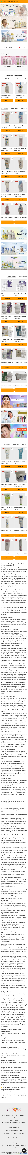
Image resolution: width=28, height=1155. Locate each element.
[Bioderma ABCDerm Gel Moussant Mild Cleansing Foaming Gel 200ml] (20, 453)
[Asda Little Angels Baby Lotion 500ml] (7, 209)
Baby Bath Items (14, 629)
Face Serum (5, 914)
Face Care (7, 444)
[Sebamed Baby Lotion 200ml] (20, 117)
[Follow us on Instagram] (16, 1137)
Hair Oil (4, 965)
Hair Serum (5, 973)
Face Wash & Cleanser (7, 890)
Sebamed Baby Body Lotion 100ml (20, 194)
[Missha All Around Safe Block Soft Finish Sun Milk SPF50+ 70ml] (7, 545)
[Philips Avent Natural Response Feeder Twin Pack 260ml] (7, 285)
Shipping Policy (16, 1145)
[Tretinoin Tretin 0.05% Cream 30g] (20, 545)
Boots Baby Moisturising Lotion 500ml (20, 171)
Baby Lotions (4, 108)
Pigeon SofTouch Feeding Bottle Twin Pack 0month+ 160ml (20, 385)
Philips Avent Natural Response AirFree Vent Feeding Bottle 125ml (7, 362)
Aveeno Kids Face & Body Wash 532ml (7, 95)
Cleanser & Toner (6, 902)
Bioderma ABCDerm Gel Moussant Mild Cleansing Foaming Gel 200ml (20, 461)
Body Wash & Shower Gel (8, 847)
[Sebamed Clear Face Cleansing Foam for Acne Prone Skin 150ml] (7, 522)
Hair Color (4, 978)
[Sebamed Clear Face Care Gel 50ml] (7, 453)
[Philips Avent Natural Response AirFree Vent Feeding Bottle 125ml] (7, 354)
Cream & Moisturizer (7, 907)
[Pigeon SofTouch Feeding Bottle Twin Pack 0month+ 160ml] (20, 377)
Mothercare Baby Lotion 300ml (20, 148)
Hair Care (24, 444)
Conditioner (11, 956)
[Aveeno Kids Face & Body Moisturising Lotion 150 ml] (7, 163)
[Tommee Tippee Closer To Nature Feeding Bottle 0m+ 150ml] (20, 354)
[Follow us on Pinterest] (13, 1137)
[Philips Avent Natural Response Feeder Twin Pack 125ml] (20, 285)
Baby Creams (14, 108)
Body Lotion (5, 855)
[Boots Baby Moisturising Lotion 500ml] (20, 163)
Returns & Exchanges (7, 1145)
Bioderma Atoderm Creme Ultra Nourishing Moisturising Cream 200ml (20, 530)
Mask (8, 965)
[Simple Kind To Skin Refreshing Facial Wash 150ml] (7, 499)
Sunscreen (4, 931)
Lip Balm (4, 926)
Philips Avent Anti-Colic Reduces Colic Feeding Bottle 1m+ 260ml (20, 339)
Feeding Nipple (23, 276)
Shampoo (4, 956)
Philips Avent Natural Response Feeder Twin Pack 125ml (20, 294)
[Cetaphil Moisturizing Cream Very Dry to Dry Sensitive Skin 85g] (20, 499)
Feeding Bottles (11, 276)
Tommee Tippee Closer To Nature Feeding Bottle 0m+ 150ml (20, 362)
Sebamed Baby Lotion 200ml (20, 126)
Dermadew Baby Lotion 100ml (7, 194)
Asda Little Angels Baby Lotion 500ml (7, 217)
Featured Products (6, 79)
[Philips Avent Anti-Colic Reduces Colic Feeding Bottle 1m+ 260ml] (20, 331)
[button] (7, 100)
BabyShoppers (12, 564)
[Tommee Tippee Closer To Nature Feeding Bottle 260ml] (7, 331)
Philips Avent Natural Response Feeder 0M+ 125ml (20, 316)
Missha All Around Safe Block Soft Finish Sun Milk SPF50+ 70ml (7, 553)
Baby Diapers (11, 648)
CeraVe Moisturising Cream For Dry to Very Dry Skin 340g (20, 484)
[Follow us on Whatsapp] (19, 1137)
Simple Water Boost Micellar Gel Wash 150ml (7, 484)
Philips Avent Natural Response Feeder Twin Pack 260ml (7, 294)
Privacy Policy (21, 1143)
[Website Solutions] (20, 1153)
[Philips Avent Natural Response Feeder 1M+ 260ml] (7, 308)
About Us (23, 1145)
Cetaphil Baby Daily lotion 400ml (21, 95)
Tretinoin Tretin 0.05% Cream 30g (20, 553)
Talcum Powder (5, 871)
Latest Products (18, 79)
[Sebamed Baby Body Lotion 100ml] (20, 186)
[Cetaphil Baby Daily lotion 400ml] (21, 88)
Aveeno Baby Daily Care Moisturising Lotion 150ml (7, 126)
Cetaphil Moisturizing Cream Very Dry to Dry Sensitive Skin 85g (20, 507)
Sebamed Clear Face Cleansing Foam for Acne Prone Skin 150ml (7, 530)
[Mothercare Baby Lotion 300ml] (20, 140)
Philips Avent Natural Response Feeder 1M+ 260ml (7, 316)
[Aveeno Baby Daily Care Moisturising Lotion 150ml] (7, 117)
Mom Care (3, 761)
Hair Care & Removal (6, 944)
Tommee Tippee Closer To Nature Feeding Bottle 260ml (7, 339)
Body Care (16, 444)
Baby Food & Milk (11, 682)
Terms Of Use (6, 1143)
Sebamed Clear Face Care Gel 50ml (7, 461)
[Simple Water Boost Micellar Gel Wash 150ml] (7, 476)
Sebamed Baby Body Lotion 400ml (20, 217)
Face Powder (5, 938)
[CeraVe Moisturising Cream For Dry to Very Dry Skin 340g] (20, 476)
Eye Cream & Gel (6, 919)
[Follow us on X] (8, 1137)
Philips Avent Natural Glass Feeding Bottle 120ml (7, 385)
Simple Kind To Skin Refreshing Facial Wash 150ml (7, 507)
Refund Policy (13, 1143)
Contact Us (14, 1148)
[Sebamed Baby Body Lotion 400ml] (20, 209)
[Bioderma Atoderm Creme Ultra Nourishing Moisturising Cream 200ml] (20, 522)
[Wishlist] (12, 83)
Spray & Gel (11, 973)
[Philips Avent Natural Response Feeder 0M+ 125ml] (20, 308)
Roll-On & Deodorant (7, 862)
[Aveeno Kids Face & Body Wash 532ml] (7, 88)
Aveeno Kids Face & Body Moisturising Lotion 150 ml (7, 171)
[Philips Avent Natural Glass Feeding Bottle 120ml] (7, 377)
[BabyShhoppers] (14, 1109)
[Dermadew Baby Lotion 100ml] (7, 186)
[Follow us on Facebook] (11, 1137)
